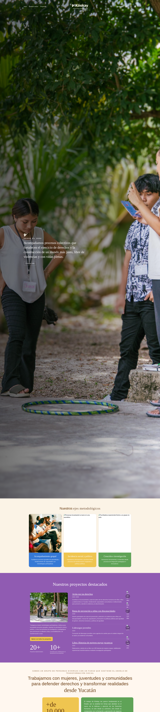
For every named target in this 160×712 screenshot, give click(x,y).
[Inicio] (80, 6)
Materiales (120, 6)
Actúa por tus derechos (82, 594)
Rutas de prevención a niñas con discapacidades (93, 611)
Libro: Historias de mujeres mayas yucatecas (92, 642)
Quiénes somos (33, 6)
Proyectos (43, 6)
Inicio (25, 6)
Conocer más (30, 263)
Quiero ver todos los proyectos (41, 639)
